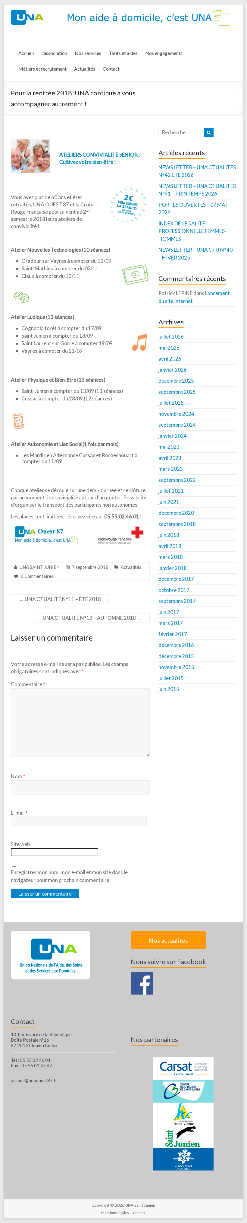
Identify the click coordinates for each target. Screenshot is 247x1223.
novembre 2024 (176, 414)
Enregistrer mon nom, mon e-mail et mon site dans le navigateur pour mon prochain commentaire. (69, 876)
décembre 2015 (176, 656)
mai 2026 (169, 348)
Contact (111, 69)
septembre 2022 (177, 480)
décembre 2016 (176, 645)
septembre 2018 (177, 524)
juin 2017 (168, 612)
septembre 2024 (177, 425)
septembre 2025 (177, 392)
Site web (20, 844)
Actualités (84, 69)
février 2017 (172, 634)
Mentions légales (115, 1212)
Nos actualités (168, 940)
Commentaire (28, 684)
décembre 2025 (176, 380)
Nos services (88, 53)
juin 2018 (168, 535)
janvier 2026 (172, 370)
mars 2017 (170, 623)
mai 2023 (169, 447)
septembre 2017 (177, 601)
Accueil (26, 53)
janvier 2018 (172, 568)
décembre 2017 (176, 579)
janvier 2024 (172, 436)
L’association (54, 53)
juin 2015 (168, 689)
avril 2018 (169, 546)
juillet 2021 (171, 491)
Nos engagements (164, 53)
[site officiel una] (50, 934)
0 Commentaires (37, 576)
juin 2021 (168, 502)
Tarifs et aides (123, 53)
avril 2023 (169, 458)
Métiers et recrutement (42, 69)
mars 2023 (170, 469)
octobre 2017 (173, 590)
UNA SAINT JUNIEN (40, 567)
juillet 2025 (171, 403)
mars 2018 (170, 557)
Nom (18, 776)
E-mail (19, 813)
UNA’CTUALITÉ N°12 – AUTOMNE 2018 (92, 618)
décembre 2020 (176, 513)
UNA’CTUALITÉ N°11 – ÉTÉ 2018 (60, 599)
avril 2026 (169, 358)
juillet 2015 (171, 678)
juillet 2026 (171, 336)
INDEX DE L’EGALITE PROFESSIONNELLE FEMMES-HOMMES (192, 231)
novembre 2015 (176, 667)
